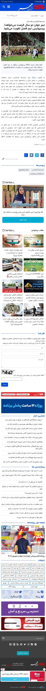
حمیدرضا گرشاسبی (38, 170)
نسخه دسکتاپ (23, 653)
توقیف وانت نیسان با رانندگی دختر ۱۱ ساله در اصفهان (25, 513)
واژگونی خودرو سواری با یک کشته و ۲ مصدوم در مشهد (25, 509)
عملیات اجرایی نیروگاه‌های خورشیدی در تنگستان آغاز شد (24, 424)
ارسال (4, 384)
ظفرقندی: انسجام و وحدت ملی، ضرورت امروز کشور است (24, 442)
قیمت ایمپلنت (22, 575)
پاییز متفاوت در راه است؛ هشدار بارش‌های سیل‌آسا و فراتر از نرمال (21, 504)
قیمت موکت (25, 568)
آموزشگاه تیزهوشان (37, 579)
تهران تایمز (34, 587)
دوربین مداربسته (26, 572)
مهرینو (5, 583)
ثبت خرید (23, 219)
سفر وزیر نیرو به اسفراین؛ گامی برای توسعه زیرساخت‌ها (25, 433)
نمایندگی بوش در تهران (10, 579)
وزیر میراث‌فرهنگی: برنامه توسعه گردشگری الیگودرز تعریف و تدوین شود (23, 447)
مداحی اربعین (39, 572)
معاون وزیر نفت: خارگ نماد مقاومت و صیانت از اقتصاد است (23, 437)
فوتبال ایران (34, 16)
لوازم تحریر (27, 564)
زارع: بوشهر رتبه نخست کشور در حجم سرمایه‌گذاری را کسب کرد (22, 462)
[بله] (31, 644)
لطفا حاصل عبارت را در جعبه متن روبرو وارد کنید (29, 375)
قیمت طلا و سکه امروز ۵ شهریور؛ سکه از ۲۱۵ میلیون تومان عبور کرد (22, 476)
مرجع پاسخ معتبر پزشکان (10, 572)
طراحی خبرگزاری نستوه (34, 687)
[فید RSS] (17, 644)
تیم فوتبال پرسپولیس (37, 174)
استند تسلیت (6, 568)
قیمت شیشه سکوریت (14, 564)
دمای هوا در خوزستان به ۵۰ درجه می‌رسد (29, 517)
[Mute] (8, 206)
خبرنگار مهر (32, 77)
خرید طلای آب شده (38, 568)
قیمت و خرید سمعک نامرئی (19, 583)
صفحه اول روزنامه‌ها (36, 522)
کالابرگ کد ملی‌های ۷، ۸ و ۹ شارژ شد (30, 482)
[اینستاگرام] (28, 644)
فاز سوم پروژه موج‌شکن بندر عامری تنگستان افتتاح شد (25, 457)
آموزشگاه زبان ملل (37, 583)
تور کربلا (15, 568)
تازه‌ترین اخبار (39, 416)
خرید (15, 679)
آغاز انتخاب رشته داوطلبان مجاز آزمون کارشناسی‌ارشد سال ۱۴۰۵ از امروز (21, 498)
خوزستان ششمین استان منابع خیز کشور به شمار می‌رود (25, 453)
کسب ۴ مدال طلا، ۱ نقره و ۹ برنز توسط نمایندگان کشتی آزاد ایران (22, 471)
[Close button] (44, 669)
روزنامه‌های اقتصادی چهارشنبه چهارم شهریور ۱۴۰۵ (25, 556)
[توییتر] (24, 644)
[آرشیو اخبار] (14, 644)
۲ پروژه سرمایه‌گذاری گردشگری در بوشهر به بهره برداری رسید (23, 420)
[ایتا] (10, 644)
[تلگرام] (35, 644)
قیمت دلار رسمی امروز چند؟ (33, 493)
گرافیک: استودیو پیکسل (16, 687)
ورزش (42, 16)
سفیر (3, 564)
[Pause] (4, 206)
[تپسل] (3, 182)
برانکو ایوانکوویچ (24, 170)
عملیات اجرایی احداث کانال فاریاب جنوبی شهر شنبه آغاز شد (23, 428)
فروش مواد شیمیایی (36, 575)
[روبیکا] (21, 644)
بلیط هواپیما (24, 579)
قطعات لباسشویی (8, 575)
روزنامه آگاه (12, 587)
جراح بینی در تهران (38, 564)
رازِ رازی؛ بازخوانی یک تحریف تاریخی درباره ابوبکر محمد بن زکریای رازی (22, 487)
